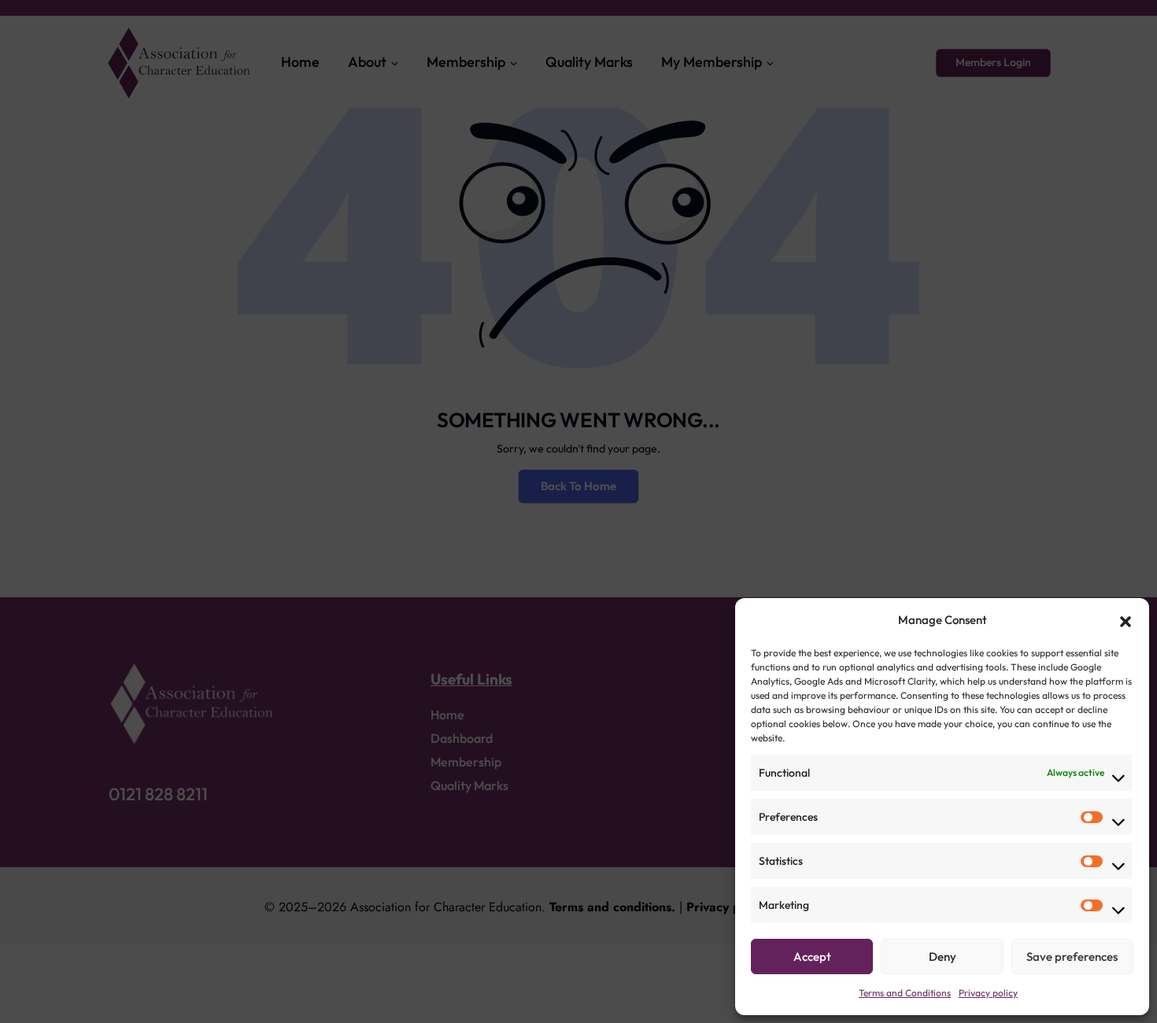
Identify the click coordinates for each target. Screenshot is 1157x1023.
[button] (1125, 620)
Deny (942, 956)
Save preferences (1072, 956)
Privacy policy (988, 993)
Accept (812, 956)
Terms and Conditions (905, 993)
